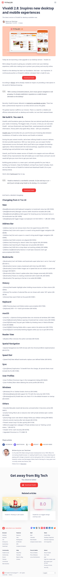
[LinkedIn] (49, 528)
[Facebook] (47, 528)
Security (46, 567)
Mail (31, 535)
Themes (4, 559)
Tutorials (18, 555)
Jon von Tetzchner (12, 21)
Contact (18, 559)
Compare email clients (36, 542)
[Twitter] (39, 528)
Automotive (5, 544)
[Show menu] (55, 2)
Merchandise (5, 563)
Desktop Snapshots (49, 537)
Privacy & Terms (48, 565)
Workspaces (19, 539)
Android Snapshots (49, 539)
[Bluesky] (34, 528)
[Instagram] (44, 528)
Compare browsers (21, 546)
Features (18, 535)
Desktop (4, 535)
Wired (13, 83)
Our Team (46, 555)
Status (10, 574)
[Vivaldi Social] (31, 528)
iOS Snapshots (47, 542)
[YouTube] (42, 528)
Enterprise (5, 542)
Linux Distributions (35, 557)
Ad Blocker (19, 542)
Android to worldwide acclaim (36, 103)
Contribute (5, 561)
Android (4, 537)
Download (4, 546)
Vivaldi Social (5, 552)
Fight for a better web (49, 559)
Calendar (32, 537)
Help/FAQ (18, 552)
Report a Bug (19, 557)
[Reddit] (55, 528)
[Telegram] (52, 528)
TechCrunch (14, 174)
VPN (17, 544)
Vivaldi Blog (47, 535)
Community (5, 555)
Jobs (45, 557)
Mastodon (23, 464)
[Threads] (37, 528)
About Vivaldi (47, 552)
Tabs (17, 537)
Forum (4, 557)
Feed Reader (33, 539)
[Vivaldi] (7, 2)
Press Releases (34, 555)
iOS (3, 539)
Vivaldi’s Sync (6, 133)
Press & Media (33, 552)
